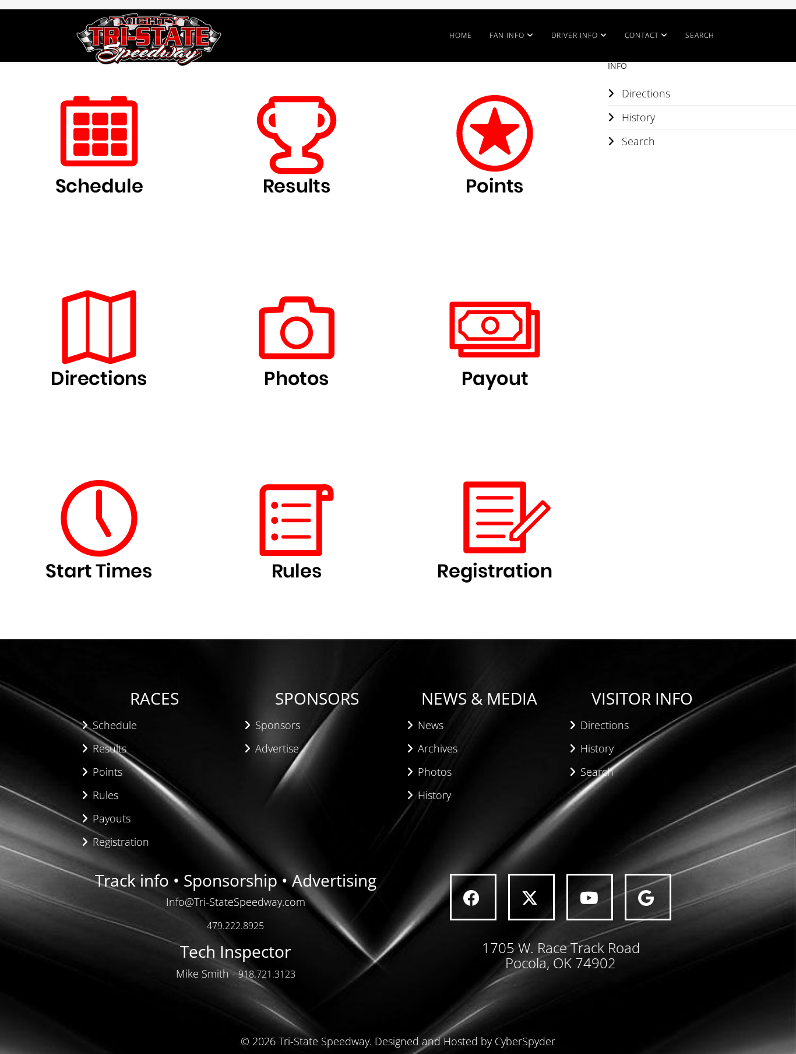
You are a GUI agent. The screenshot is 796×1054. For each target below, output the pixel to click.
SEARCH (699, 35)
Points (107, 772)
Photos (435, 772)
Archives (437, 748)
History (434, 795)
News (430, 725)
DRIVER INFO (574, 35)
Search (597, 772)
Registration (121, 842)
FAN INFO (506, 35)
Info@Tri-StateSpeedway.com (235, 902)
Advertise (277, 748)
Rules (105, 795)
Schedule (115, 725)
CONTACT (641, 35)
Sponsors (277, 725)
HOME (460, 35)
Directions (604, 725)
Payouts (112, 818)
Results (109, 748)
